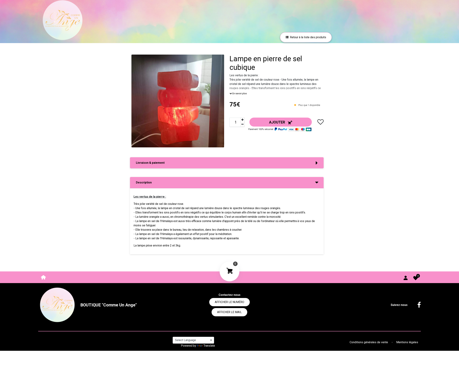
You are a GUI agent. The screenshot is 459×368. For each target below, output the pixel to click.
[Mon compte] (405, 277)
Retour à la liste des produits (308, 37)
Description (144, 182)
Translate (209, 345)
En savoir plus (239, 93)
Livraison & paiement (150, 162)
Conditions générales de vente (369, 342)
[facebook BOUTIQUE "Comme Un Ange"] (416, 305)
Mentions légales (407, 342)
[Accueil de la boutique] (43, 277)
